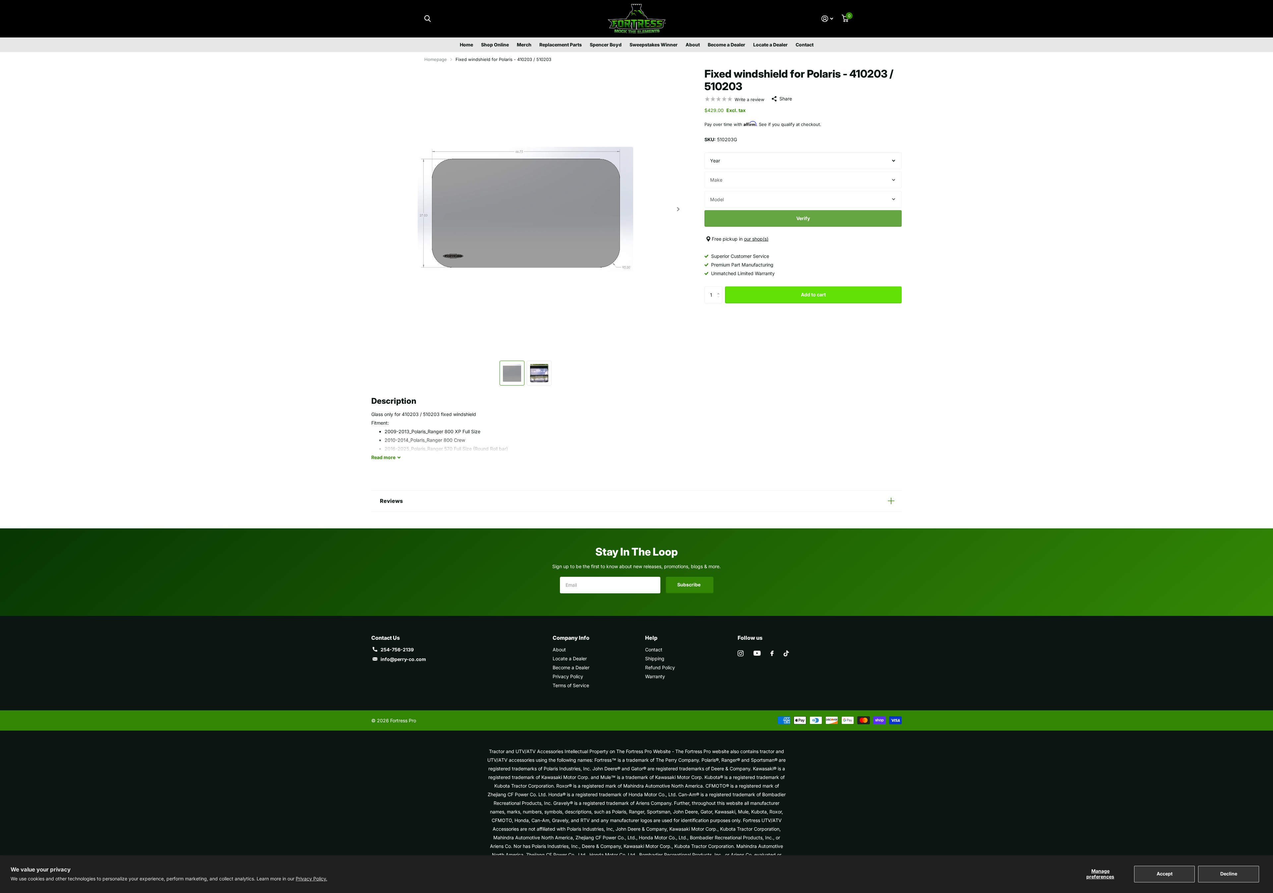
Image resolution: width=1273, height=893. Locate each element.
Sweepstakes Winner (654, 44)
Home (466, 44)
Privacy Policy (568, 676)
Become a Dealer (726, 44)
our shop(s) (756, 239)
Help (651, 637)
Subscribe (689, 584)
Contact (805, 44)
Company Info (571, 637)
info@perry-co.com (403, 659)
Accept (1165, 873)
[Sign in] (827, 18)
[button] (678, 209)
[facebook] (772, 653)
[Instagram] (741, 653)
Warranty (655, 676)
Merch (524, 44)
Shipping (654, 658)
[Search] (427, 18)
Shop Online (495, 44)
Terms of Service (571, 685)
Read (383, 457)
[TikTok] (786, 653)
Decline (1228, 873)
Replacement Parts (560, 44)
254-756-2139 (397, 649)
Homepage (435, 59)
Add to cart (813, 294)
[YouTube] (757, 653)
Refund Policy (660, 667)
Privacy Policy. (311, 878)
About (693, 44)
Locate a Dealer (770, 44)
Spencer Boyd (606, 44)
